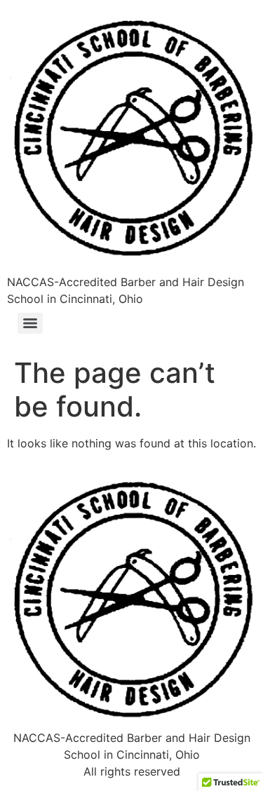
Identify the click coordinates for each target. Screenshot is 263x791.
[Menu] (30, 323)
